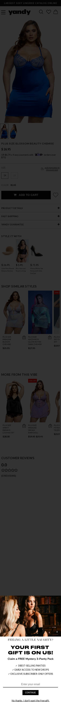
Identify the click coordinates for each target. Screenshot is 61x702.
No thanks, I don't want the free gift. (30, 700)
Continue (30, 692)
